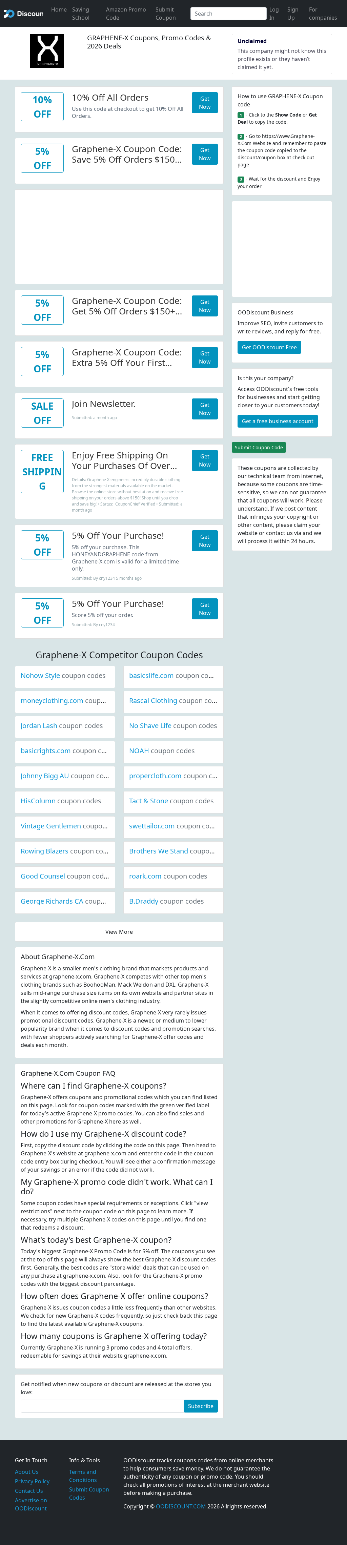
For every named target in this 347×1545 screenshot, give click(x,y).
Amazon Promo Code (126, 13)
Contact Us (29, 1491)
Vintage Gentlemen (74, 825)
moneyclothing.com (75, 700)
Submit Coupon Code (259, 447)
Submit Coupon (166, 13)
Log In (274, 13)
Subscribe (200, 1406)
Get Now (205, 102)
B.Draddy (166, 901)
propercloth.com (178, 775)
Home (59, 9)
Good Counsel (66, 876)
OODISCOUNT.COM (181, 1506)
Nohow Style (63, 675)
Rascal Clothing (176, 700)
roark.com (168, 876)
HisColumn (61, 800)
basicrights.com (69, 750)
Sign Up (293, 13)
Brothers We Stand (181, 851)
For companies (323, 13)
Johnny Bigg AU (68, 775)
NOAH (162, 750)
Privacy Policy (32, 1481)
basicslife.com (174, 675)
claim (300, 525)
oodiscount (23, 13)
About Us (27, 1472)
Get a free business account (277, 421)
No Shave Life (173, 725)
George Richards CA (75, 901)
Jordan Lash (62, 725)
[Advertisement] (119, 237)
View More (119, 931)
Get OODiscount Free (269, 347)
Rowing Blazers (67, 851)
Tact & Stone (171, 800)
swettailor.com (175, 825)
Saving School (80, 13)
